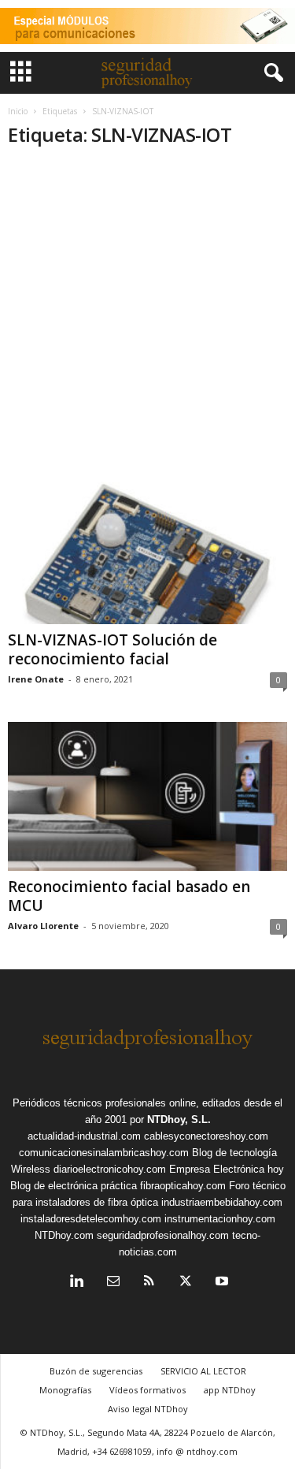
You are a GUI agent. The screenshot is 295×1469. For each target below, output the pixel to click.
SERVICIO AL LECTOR (203, 1371)
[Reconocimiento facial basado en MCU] (147, 796)
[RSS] (149, 1283)
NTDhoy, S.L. (179, 1119)
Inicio (18, 111)
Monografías (65, 1390)
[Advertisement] (147, 319)
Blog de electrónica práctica (73, 1186)
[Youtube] (220, 1283)
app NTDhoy (230, 1390)
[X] (186, 1283)
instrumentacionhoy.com (219, 1219)
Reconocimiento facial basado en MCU (129, 896)
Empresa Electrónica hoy (226, 1169)
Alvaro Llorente (43, 926)
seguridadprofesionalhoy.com (163, 1235)
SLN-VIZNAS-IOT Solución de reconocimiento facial (112, 649)
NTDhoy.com (64, 1235)
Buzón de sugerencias (96, 1371)
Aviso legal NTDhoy (148, 1409)
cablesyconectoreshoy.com (206, 1136)
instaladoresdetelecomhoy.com (90, 1219)
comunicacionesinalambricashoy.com (104, 1152)
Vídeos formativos (147, 1390)
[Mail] (113, 1283)
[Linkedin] (77, 1283)
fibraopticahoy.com (183, 1186)
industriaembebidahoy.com (221, 1202)
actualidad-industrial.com (84, 1136)
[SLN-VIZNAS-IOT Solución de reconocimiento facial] (147, 548)
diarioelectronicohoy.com (109, 1169)
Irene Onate (36, 679)
